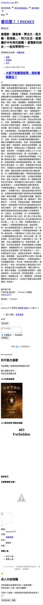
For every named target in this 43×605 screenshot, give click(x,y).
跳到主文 (5, 28)
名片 (8, 63)
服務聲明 (26, 569)
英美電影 (19, 315)
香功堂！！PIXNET (17, 22)
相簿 (8, 57)
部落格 (8, 60)
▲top (3, 319)
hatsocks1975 (6, 295)
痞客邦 (21, 308)
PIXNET (11, 566)
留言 (26, 308)
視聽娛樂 (20, 53)
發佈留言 (5, 338)
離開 (13, 600)
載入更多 (5, 323)
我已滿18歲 (6, 600)
